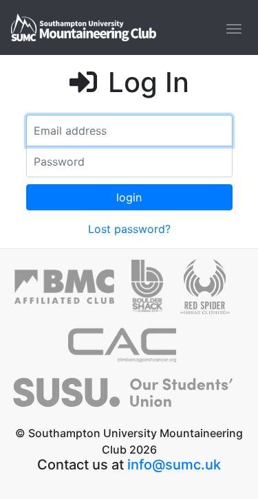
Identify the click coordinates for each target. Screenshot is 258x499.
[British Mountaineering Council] (72, 292)
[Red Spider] (212, 292)
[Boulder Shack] (155, 292)
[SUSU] (129, 399)
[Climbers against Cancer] (129, 350)
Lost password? (129, 229)
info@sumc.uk (174, 464)
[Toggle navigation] (234, 29)
